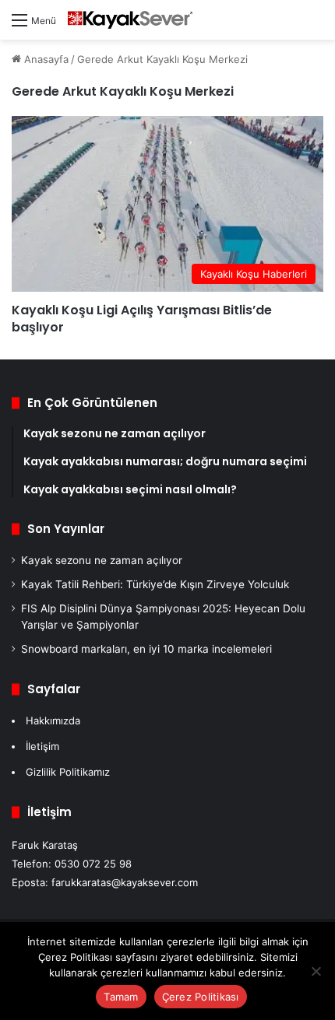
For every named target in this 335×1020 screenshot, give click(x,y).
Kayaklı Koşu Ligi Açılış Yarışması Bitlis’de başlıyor (142, 318)
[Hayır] (315, 971)
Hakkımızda (53, 720)
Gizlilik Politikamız (68, 772)
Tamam (121, 996)
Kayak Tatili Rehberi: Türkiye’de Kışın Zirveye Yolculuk (155, 584)
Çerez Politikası (200, 996)
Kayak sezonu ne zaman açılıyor (101, 560)
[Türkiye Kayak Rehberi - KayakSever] (130, 20)
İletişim (42, 746)
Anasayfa (45, 59)
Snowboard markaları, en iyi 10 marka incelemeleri (146, 649)
